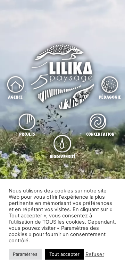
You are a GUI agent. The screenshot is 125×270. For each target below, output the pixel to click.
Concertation (100, 134)
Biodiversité (63, 156)
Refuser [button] (94, 254)
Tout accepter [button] (64, 254)
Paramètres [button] (25, 254)
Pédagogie (110, 97)
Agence (15, 97)
